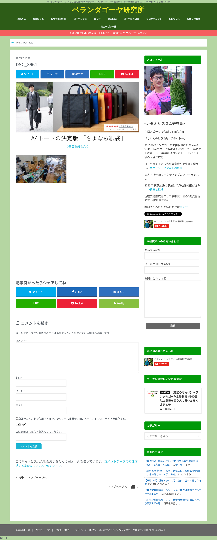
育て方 (97, 18)
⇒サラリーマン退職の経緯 (166, 168)
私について (174, 18)
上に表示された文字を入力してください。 (40, 431)
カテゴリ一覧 (42, 530)
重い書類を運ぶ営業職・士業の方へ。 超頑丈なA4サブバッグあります (109, 32)
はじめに (21, 18)
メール (20, 391)
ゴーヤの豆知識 (131, 18)
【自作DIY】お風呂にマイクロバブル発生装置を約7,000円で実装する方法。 (171, 462)
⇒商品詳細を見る (77, 146)
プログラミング (154, 18)
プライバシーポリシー (87, 530)
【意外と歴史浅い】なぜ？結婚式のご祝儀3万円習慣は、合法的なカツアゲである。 (172, 472)
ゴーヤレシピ (80, 18)
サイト (19, 405)
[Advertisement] (77, 230)
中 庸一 (180, 464)
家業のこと (38, 18)
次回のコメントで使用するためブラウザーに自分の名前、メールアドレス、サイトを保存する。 (73, 418)
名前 (19, 377)
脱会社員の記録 (58, 18)
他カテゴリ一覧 (108, 26)
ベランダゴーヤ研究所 (108, 9)
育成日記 (112, 18)
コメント (21, 340)
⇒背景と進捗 (155, 189)
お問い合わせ (193, 18)
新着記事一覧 (23, 530)
